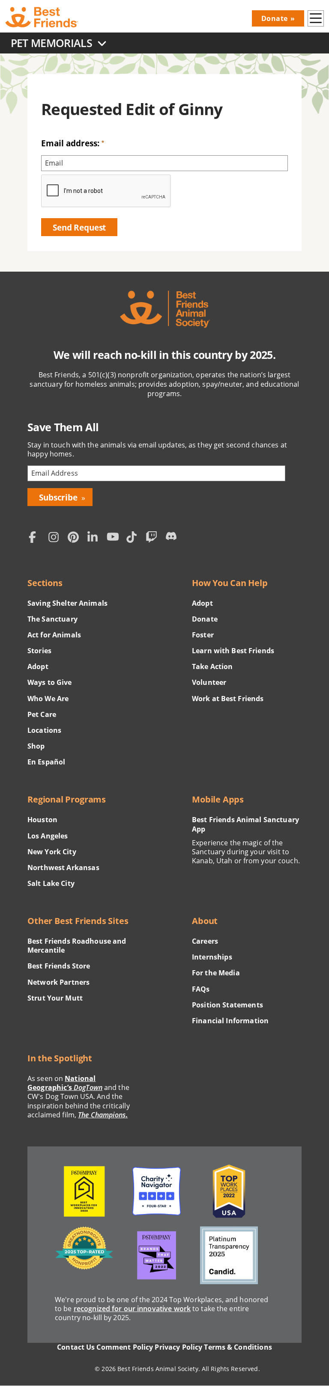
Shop (36, 746)
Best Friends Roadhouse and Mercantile (76, 946)
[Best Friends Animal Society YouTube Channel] (114, 538)
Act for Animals (54, 635)
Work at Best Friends (228, 698)
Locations (44, 730)
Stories (39, 650)
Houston (42, 819)
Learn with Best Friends (233, 650)
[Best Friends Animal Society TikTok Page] (134, 538)
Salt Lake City (51, 883)
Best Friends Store (58, 966)
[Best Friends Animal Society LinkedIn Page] (95, 538)
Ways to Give (49, 682)
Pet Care (41, 714)
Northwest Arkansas (63, 867)
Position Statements (227, 1005)
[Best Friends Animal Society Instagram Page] (56, 538)
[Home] (41, 17)
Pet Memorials (51, 43)
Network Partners (58, 982)
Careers (205, 941)
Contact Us (76, 1347)
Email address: (70, 143)
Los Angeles (47, 836)
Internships (212, 957)
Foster (203, 635)
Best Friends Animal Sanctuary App (245, 824)
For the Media (216, 972)
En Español (46, 762)
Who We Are (48, 698)
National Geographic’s (64, 1083)
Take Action (212, 666)
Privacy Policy (178, 1347)
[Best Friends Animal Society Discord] (173, 538)
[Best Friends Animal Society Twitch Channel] (153, 538)
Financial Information (230, 1020)
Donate (274, 18)
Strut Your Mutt (55, 998)
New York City (51, 851)
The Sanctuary (52, 619)
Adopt (37, 666)
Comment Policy (124, 1347)
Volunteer (209, 682)
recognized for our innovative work (132, 1308)
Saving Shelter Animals (67, 603)
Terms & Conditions (238, 1347)
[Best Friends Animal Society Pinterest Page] (75, 538)
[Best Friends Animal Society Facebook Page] (36, 538)
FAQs (201, 989)
